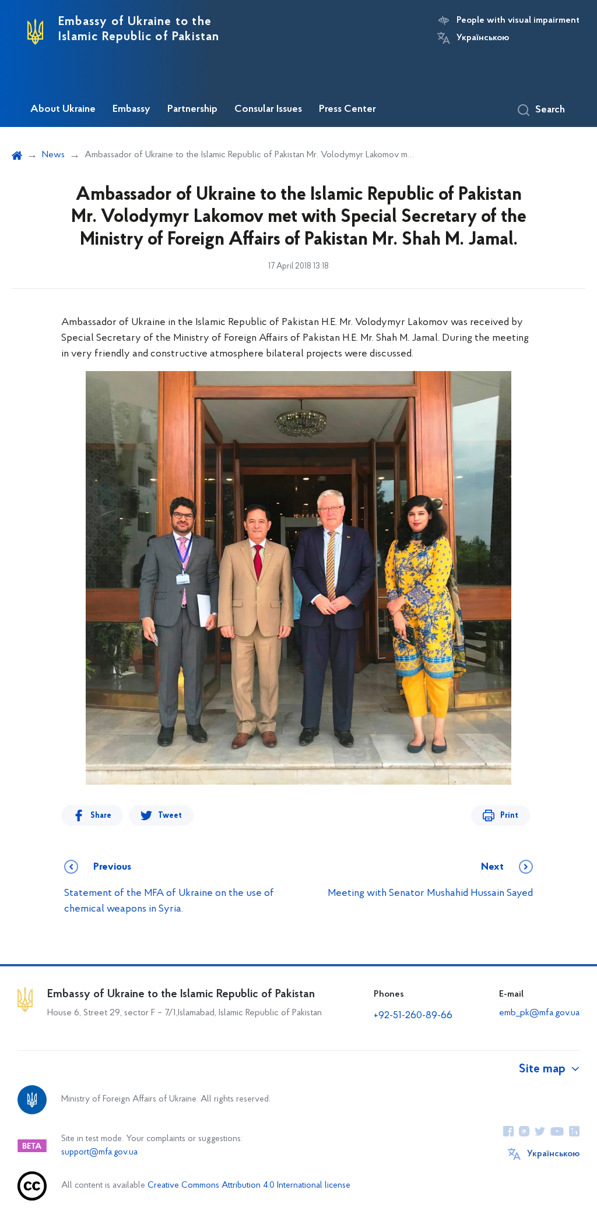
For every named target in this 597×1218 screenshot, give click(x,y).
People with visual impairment (518, 20)
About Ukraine (63, 109)
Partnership (192, 109)
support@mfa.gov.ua (99, 1152)
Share (100, 815)
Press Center (347, 109)
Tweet (170, 815)
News (53, 155)
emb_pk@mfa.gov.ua (539, 1013)
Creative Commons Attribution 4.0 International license (249, 1185)
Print (509, 815)
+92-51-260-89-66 (413, 1016)
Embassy (131, 109)
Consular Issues (268, 109)
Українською (482, 38)
